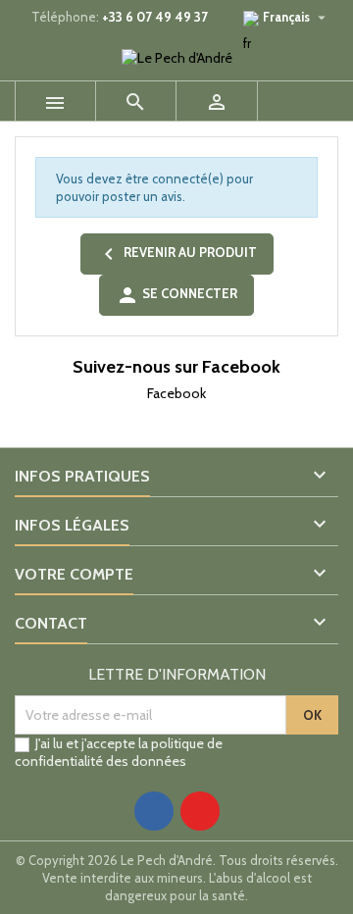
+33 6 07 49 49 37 (155, 17)
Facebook (176, 393)
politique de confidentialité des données (119, 752)
